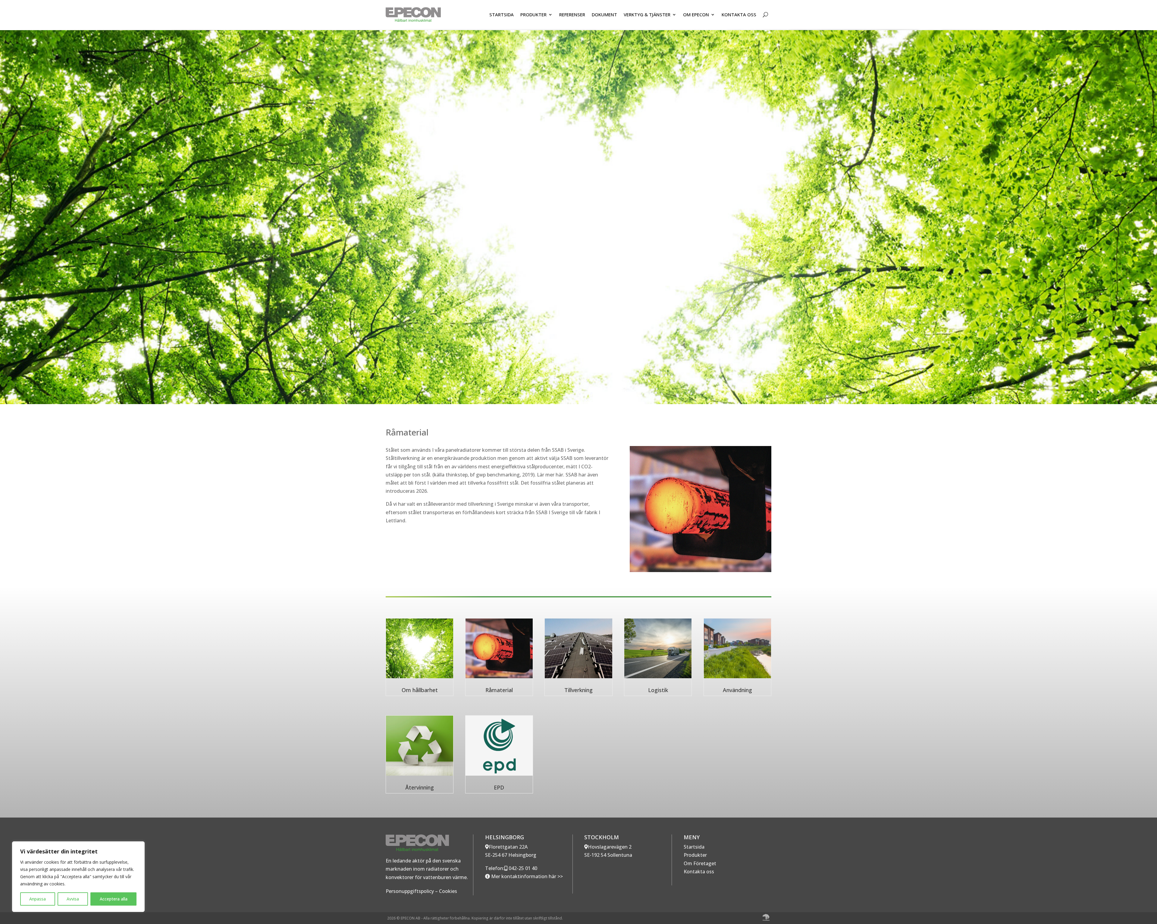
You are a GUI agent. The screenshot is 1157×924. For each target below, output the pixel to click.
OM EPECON (696, 14)
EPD (499, 787)
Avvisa (73, 899)
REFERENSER (572, 14)
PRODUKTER (533, 14)
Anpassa (37, 899)
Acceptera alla (113, 899)
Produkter (695, 855)
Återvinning (419, 787)
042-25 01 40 (522, 868)
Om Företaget (700, 863)
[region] (78, 876)
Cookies (448, 891)
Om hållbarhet (420, 690)
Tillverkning (578, 690)
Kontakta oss (699, 871)
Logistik (658, 690)
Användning (737, 690)
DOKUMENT (604, 14)
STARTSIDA (501, 14)
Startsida (694, 846)
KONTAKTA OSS (739, 14)
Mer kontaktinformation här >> (526, 876)
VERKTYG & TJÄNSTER (647, 14)
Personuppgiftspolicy (410, 891)
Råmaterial (499, 690)
